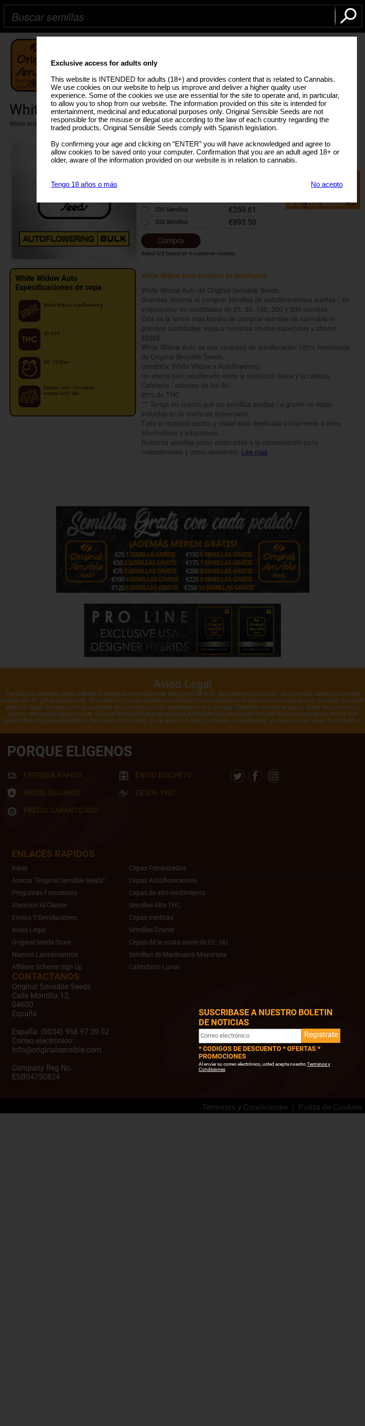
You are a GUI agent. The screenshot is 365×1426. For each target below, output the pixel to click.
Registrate (321, 1034)
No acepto (327, 184)
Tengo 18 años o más (84, 184)
